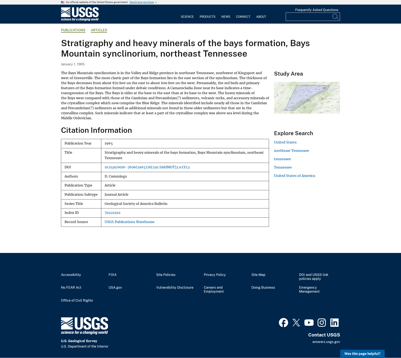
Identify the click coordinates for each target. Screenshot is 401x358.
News (225, 16)
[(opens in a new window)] (283, 322)
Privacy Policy (215, 275)
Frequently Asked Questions (316, 10)
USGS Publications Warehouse (130, 222)
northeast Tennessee (291, 151)
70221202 (113, 213)
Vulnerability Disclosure (174, 287)
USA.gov (115, 287)
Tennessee (283, 167)
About (261, 16)
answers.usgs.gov (326, 342)
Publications (73, 30)
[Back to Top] (386, 343)
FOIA (113, 275)
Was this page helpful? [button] (362, 354)
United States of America (294, 176)
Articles (99, 30)
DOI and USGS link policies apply (313, 277)
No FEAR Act (71, 287)
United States (285, 142)
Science (187, 16)
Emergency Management (309, 289)
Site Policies (165, 275)
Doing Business (263, 287)
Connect (243, 16)
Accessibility (71, 275)
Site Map (258, 275)
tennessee (282, 159)
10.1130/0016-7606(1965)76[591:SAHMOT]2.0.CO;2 (147, 167)
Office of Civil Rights (77, 300)
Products (207, 16)
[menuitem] (187, 14)
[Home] (80, 20)
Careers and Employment (214, 289)
